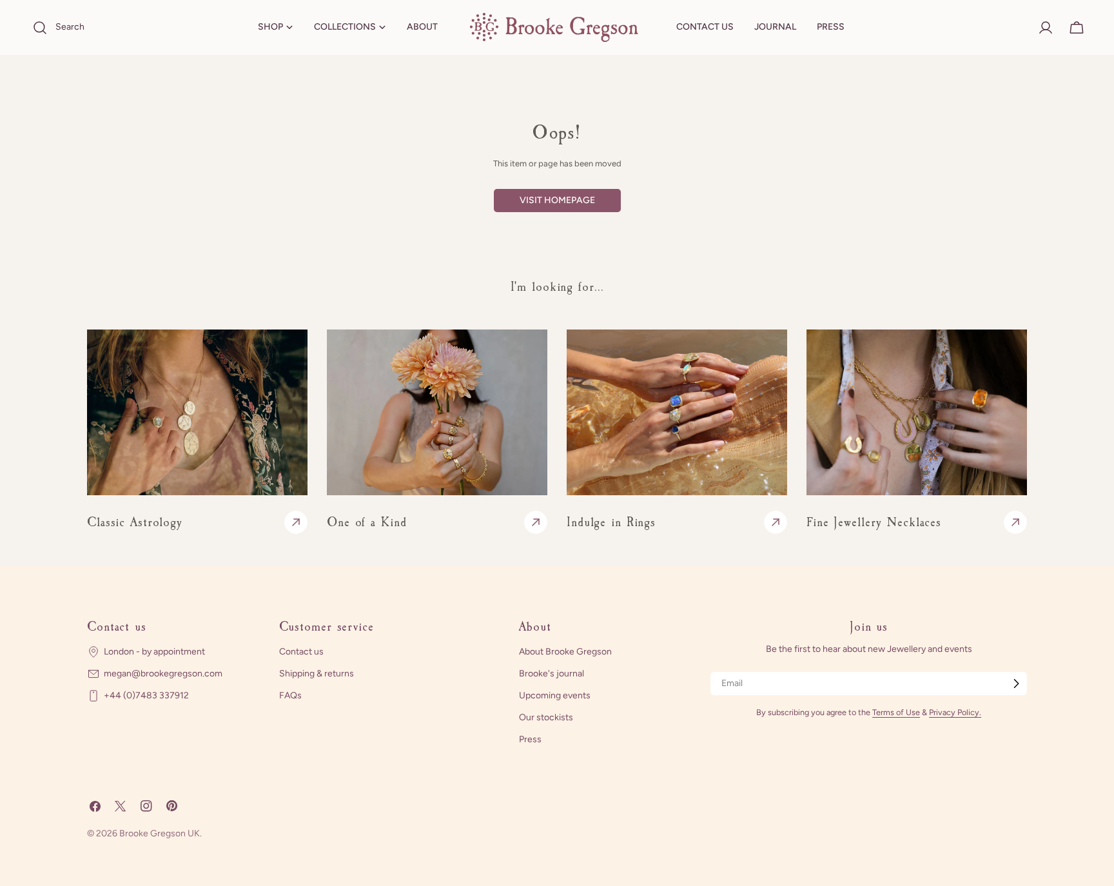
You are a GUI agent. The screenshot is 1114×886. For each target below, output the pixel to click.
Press (530, 739)
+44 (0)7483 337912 (146, 695)
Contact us (301, 651)
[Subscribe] (1016, 683)
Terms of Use (896, 712)
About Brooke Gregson (565, 651)
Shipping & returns (316, 673)
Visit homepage (557, 200)
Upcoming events (555, 695)
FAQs (290, 695)
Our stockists (546, 717)
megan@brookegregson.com (163, 673)
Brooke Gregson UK (159, 833)
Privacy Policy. (955, 712)
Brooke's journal (551, 673)
